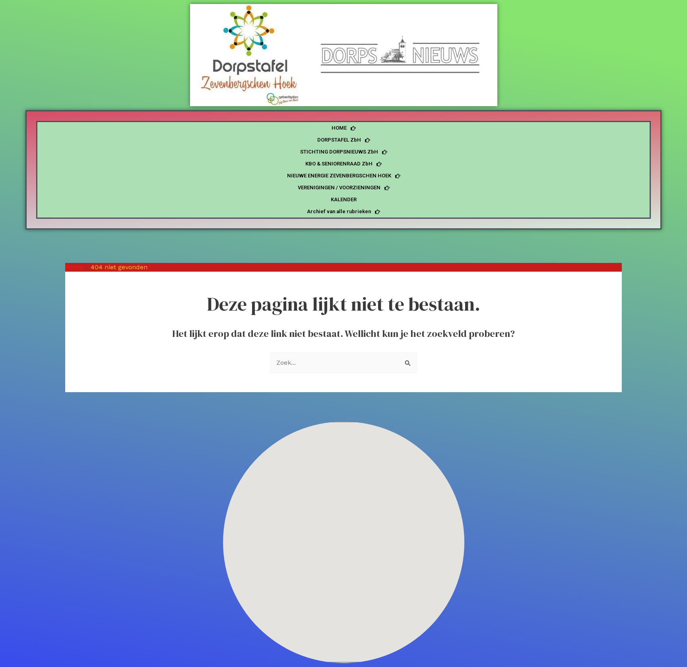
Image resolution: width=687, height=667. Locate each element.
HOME (339, 128)
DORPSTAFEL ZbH (339, 140)
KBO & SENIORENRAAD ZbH (339, 164)
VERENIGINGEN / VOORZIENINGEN (339, 188)
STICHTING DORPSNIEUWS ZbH (339, 152)
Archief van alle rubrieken (339, 211)
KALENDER (344, 199)
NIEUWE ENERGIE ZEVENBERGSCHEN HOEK (339, 176)
